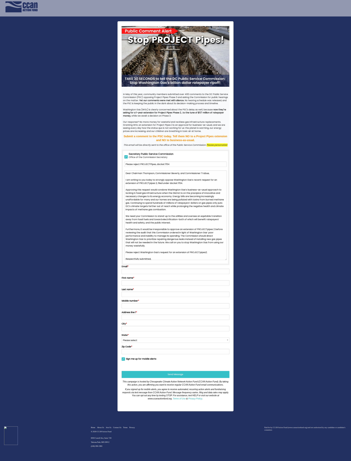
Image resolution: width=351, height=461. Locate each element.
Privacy (132, 427)
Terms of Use (179, 398)
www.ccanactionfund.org (297, 427)
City (124, 323)
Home (93, 427)
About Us (100, 427)
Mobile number (130, 300)
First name (127, 277)
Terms (125, 427)
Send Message (175, 374)
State (125, 335)
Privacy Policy (195, 398)
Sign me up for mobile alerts (141, 358)
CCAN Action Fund (104, 432)
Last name (127, 289)
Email (124, 266)
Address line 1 (129, 312)
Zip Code (126, 346)
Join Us (108, 427)
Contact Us (117, 427)
